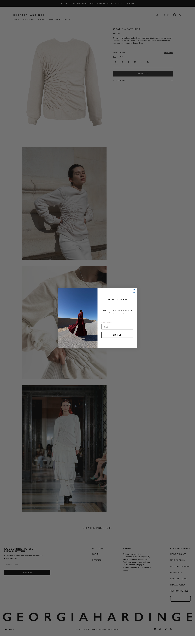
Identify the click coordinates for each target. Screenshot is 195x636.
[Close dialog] (134, 291)
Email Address (108, 322)
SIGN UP (117, 335)
